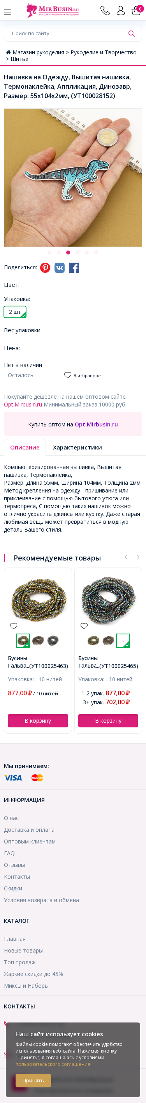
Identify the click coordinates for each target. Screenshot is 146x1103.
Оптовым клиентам (30, 841)
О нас (11, 818)
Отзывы (14, 864)
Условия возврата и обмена (41, 900)
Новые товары (23, 950)
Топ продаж (20, 962)
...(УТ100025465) (117, 666)
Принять (33, 1080)
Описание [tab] (25, 447)
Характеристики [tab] (77, 447)
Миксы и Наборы (26, 985)
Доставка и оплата (29, 829)
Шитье (19, 59)
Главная (15, 938)
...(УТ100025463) (47, 666)
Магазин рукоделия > (41, 52)
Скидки (13, 888)
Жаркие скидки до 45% (33, 974)
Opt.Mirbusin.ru (23, 404)
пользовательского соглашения (53, 1064)
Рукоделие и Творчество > (71, 55)
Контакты (17, 876)
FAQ (9, 853)
